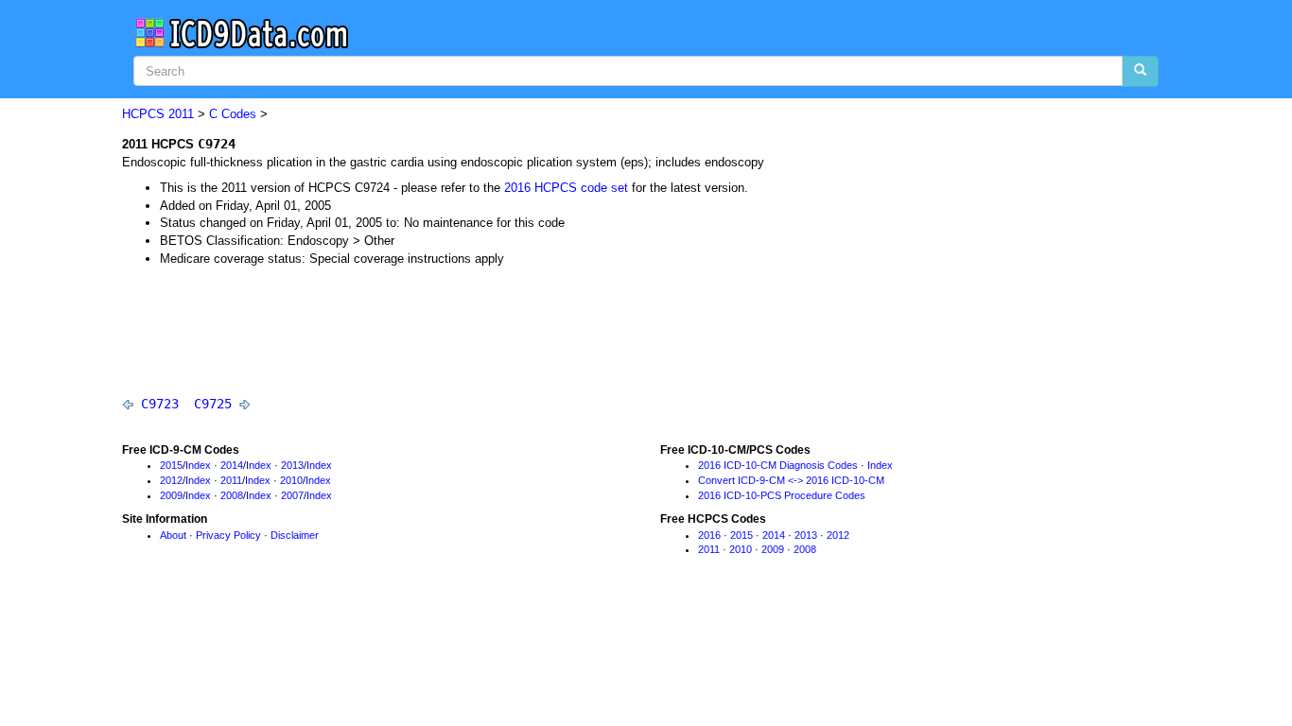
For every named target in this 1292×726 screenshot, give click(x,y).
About (173, 535)
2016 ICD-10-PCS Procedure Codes (781, 495)
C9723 (160, 403)
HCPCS (143, 114)
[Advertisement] (466, 329)
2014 (231, 465)
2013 (292, 465)
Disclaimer (295, 535)
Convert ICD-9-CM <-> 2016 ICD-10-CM (791, 480)
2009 (171, 495)
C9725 (213, 403)
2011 (181, 114)
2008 (231, 495)
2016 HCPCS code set (566, 188)
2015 (171, 465)
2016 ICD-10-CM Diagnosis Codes (778, 465)
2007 (292, 495)
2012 (171, 480)
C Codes (232, 114)
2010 (291, 480)
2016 (709, 535)
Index (198, 465)
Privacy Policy (228, 535)
